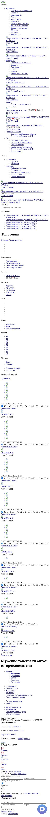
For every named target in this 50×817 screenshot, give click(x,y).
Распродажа (16, 682)
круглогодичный (13, 328)
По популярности (13, 263)
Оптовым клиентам (14, 701)
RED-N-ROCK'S (13, 276)
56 (7, 347)
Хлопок (9, 364)
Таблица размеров (18, 168)
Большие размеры (13, 368)
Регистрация (13, 814)
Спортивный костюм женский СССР (21, 222)
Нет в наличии (27, 49)
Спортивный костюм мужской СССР (21, 224)
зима (8, 326)
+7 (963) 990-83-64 (16, 730)
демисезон (10, 324)
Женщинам (15, 673)
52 (7, 343)
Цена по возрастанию (15, 265)
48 (7, 339)
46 (7, 336)
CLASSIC (10, 288)
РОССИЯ (10, 292)
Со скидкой (10, 370)
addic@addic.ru (24, 739)
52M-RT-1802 (6, 552)
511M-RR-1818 (7, 518)
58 (7, 349)
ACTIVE (9, 286)
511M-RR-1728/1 (8, 611)
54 (7, 345)
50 (7, 341)
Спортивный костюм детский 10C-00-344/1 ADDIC (27, 220)
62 (7, 354)
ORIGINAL (10, 290)
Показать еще (6, 655)
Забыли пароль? (7, 811)
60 (7, 352)
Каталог (9, 671)
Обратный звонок (8, 734)
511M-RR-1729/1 (8, 631)
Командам (15, 680)
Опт (7, 138)
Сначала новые (12, 261)
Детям (13, 678)
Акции (9, 703)
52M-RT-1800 (6, 486)
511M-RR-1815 (7, 414)
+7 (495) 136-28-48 (13, 726)
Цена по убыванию (14, 267)
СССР (8, 295)
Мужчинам (15, 676)
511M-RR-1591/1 (8, 571)
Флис (8, 362)
